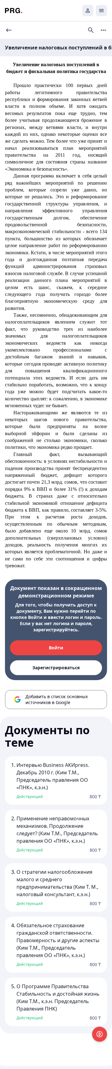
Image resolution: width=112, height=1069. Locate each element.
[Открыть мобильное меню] (101, 10)
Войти (56, 648)
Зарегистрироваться (56, 667)
